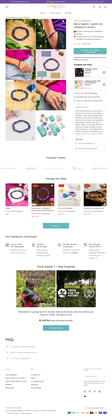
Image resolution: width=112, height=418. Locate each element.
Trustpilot (74, 253)
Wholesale (10, 388)
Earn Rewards (11, 375)
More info (88, 72)
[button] (7, 7)
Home (7, 17)
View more (79, 139)
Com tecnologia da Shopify (14, 411)
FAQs (33, 378)
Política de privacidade (48, 410)
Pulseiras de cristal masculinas (20, 17)
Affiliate (9, 384)
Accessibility (36, 388)
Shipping (34, 384)
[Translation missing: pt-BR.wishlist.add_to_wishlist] (63, 21)
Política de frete (26, 413)
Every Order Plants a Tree (16, 381)
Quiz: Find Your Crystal (15, 378)
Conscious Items (16, 408)
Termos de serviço (13, 413)
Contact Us (35, 375)
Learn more (56, 328)
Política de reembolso (32, 410)
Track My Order (37, 381)
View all (56, 226)
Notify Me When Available (90, 51)
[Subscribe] (105, 376)
